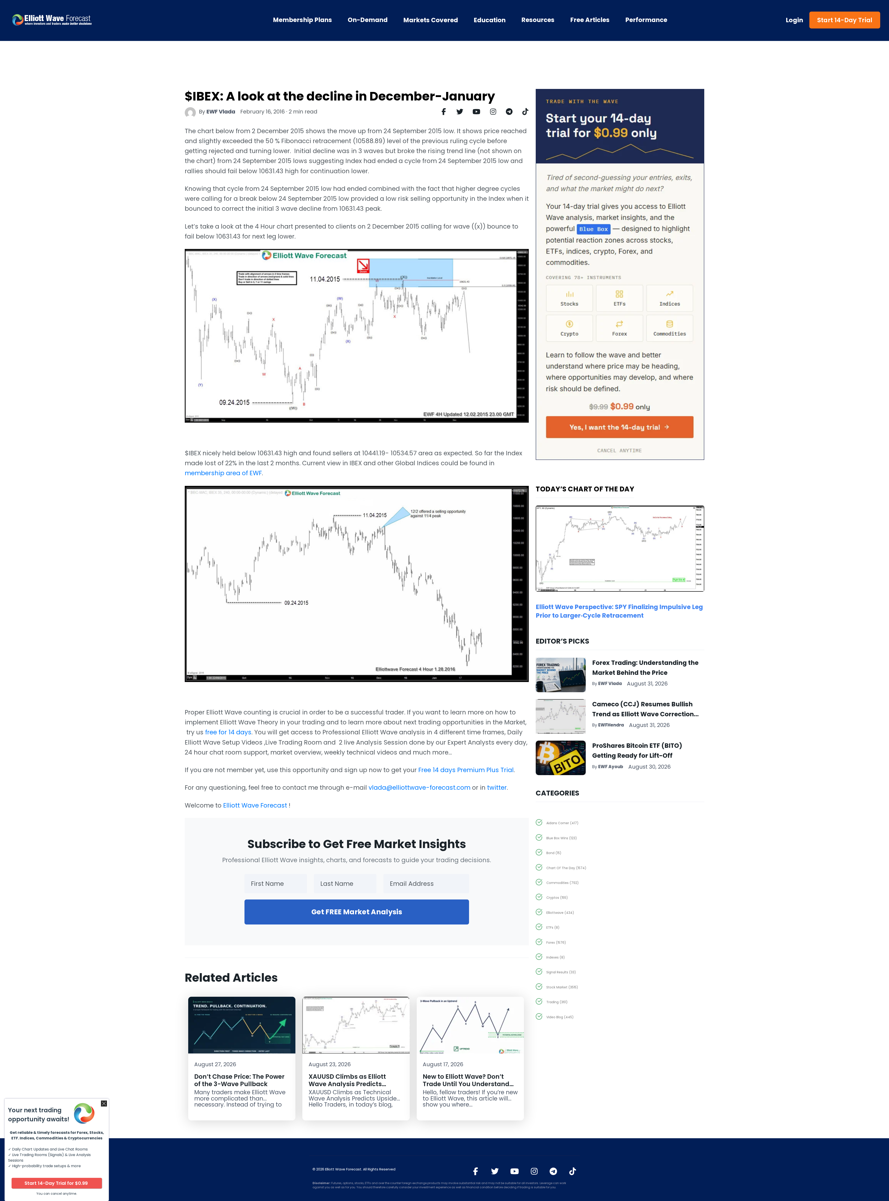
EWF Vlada (221, 111)
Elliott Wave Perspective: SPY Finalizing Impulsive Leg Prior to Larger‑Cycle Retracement (619, 611)
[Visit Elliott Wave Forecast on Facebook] (475, 1171)
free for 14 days (228, 732)
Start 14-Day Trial (845, 20)
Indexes (555, 957)
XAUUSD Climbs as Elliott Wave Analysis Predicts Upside (347, 1083)
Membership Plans (302, 19)
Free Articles (590, 19)
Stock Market (562, 987)
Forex (556, 942)
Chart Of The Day (566, 868)
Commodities (562, 882)
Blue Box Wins (561, 838)
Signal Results (561, 972)
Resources (537, 19)
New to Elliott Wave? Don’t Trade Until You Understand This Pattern (466, 1083)
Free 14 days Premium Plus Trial (466, 770)
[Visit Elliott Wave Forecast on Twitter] (495, 1171)
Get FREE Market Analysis (356, 912)
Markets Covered (430, 20)
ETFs (553, 927)
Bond (553, 853)
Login (794, 20)
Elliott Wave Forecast (256, 805)
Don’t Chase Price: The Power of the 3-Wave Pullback (239, 1080)
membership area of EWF (223, 473)
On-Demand (368, 19)
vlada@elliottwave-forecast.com (419, 787)
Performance (646, 19)
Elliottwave (560, 912)
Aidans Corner (562, 823)
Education (490, 20)
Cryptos (557, 897)
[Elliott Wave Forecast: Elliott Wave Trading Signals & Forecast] (78, 20)
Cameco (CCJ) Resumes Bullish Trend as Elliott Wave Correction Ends (643, 714)
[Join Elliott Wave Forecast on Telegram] (553, 1171)
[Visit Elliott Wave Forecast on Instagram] (534, 1171)
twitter (497, 787)
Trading (557, 1002)
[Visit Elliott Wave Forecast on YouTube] (514, 1171)
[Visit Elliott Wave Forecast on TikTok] (572, 1171)
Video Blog (560, 1017)
